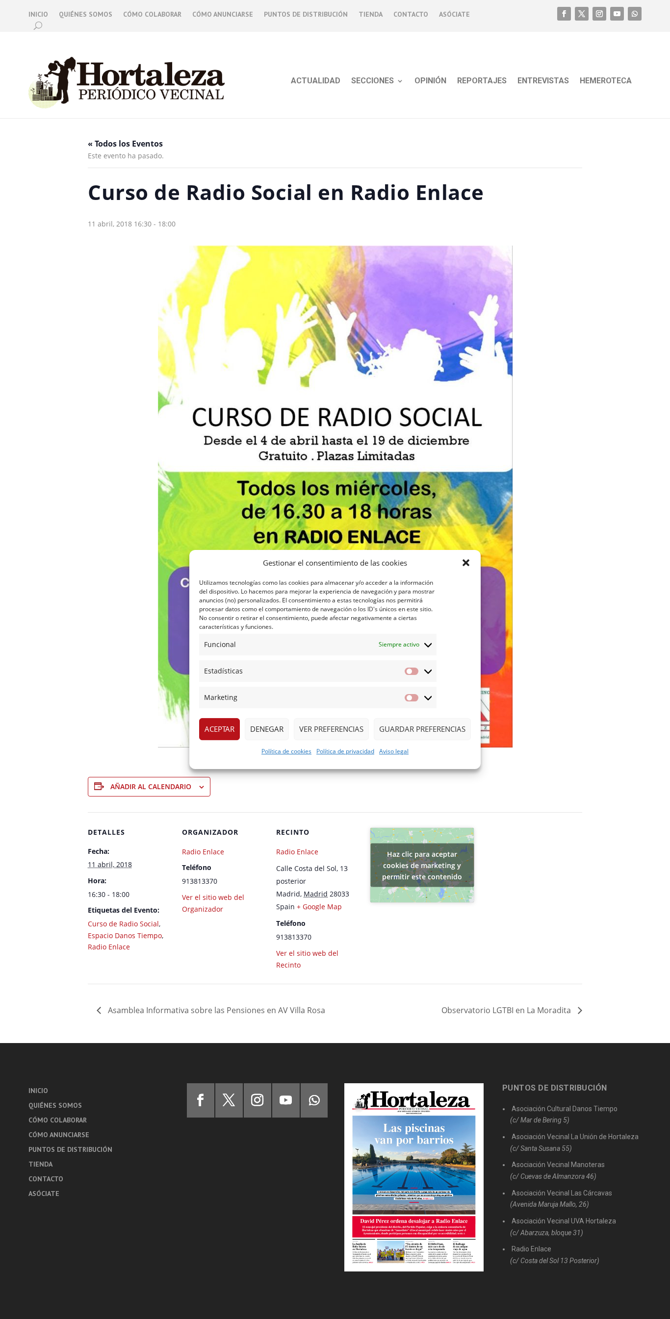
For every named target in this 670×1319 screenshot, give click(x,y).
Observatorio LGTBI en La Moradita (507, 1010)
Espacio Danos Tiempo (125, 935)
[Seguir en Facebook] (564, 14)
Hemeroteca (606, 81)
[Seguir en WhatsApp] (635, 14)
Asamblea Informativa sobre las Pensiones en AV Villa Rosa (215, 1010)
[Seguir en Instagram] (599, 14)
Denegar (266, 729)
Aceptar (219, 729)
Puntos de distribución (306, 15)
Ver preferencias (331, 729)
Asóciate (454, 15)
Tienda (371, 15)
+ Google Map (319, 906)
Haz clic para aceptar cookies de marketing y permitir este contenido (422, 865)
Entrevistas (543, 81)
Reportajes (482, 81)
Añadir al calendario (150, 786)
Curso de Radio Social (123, 923)
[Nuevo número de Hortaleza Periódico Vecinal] (414, 1177)
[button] (466, 563)
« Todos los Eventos (125, 143)
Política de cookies (286, 751)
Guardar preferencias (422, 729)
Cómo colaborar (152, 15)
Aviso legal (394, 751)
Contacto (410, 15)
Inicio (38, 15)
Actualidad (315, 81)
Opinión (430, 81)
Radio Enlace (109, 946)
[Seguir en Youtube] (617, 14)
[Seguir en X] (582, 14)
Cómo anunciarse (222, 15)
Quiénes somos (85, 15)
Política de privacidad (345, 751)
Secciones (372, 81)
